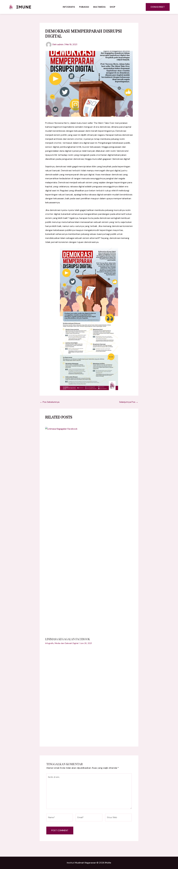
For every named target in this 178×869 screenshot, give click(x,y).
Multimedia (99, 7)
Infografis (69, 7)
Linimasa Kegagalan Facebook (67, 639)
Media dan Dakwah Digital (66, 643)
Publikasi (84, 7)
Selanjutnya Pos (128, 402)
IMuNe (23, 7)
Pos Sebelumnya (49, 402)
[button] (158, 7)
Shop (112, 7)
